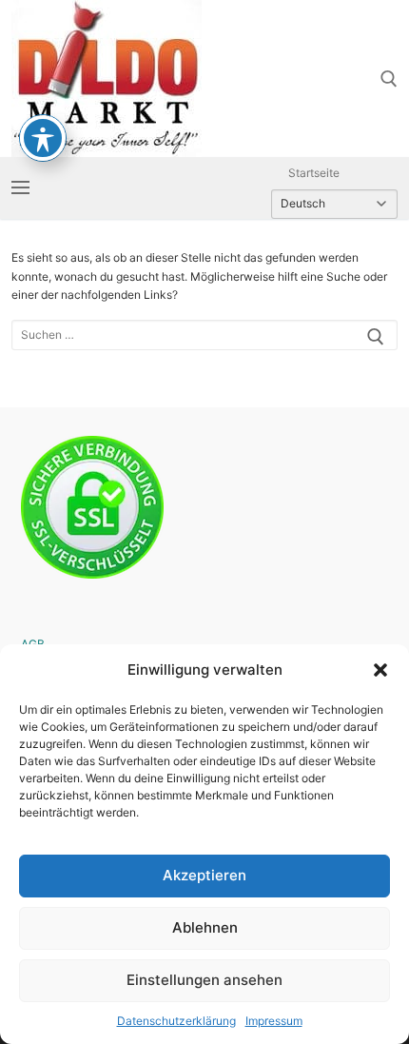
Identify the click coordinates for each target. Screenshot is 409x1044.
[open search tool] (389, 79)
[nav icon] (20, 188)
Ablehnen (205, 927)
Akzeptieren (204, 875)
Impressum (273, 1021)
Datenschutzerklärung (176, 1021)
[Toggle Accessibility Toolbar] (43, 138)
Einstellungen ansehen (204, 980)
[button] (380, 670)
